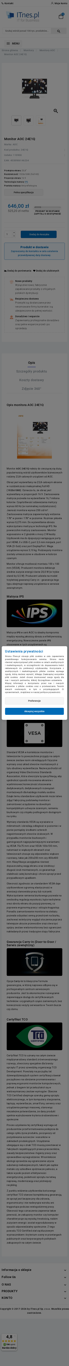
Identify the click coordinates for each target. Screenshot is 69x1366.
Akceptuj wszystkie (34, 711)
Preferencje (34, 700)
